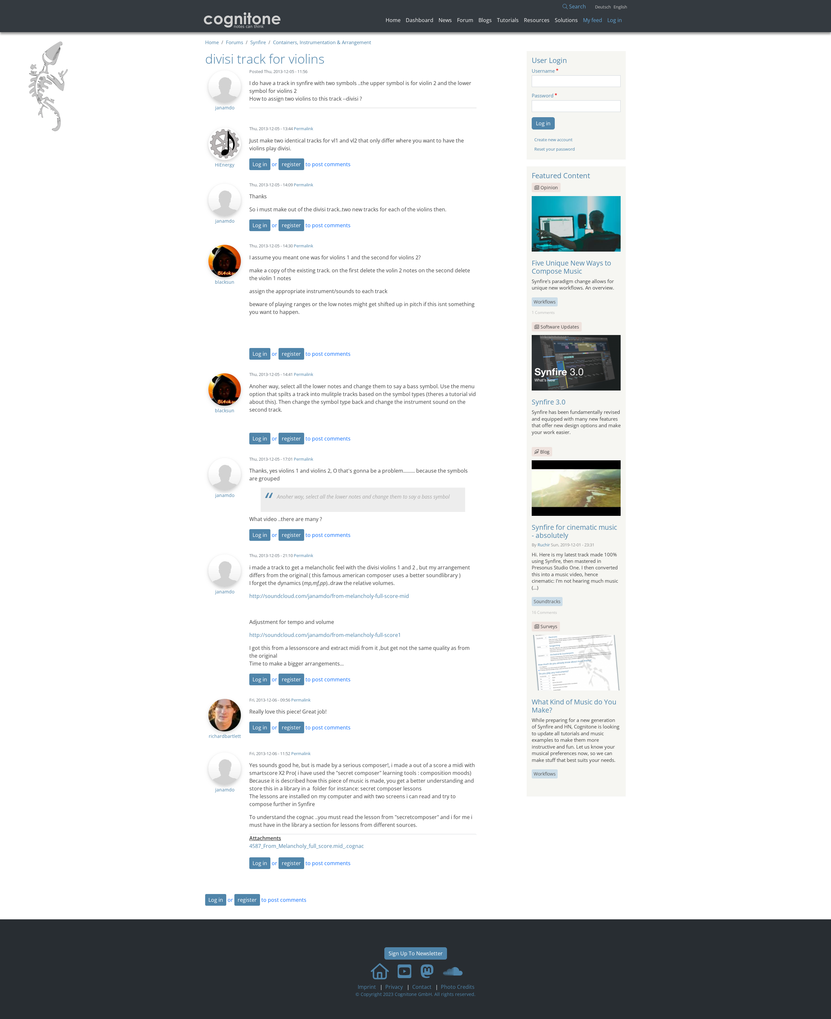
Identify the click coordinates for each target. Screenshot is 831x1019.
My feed (592, 20)
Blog (544, 452)
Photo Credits (457, 986)
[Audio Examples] (453, 971)
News (445, 20)
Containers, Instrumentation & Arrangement (322, 42)
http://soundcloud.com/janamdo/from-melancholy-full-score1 (325, 635)
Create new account (553, 140)
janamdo (224, 108)
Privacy (394, 986)
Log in (614, 20)
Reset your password (554, 149)
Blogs (485, 20)
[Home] (242, 20)
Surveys (548, 626)
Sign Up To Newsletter (416, 953)
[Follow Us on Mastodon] (427, 971)
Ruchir (544, 545)
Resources (537, 20)
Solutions (566, 20)
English (620, 7)
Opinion (549, 187)
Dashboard (419, 20)
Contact (422, 986)
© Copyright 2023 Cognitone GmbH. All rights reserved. (415, 994)
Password (542, 95)
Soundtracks (547, 601)
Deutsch (603, 7)
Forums (234, 42)
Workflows (545, 302)
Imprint (367, 986)
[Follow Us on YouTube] (404, 971)
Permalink (303, 128)
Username (543, 71)
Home (393, 20)
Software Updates (559, 327)
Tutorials (508, 20)
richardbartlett (225, 736)
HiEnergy (224, 165)
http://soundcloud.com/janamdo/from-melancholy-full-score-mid (329, 596)
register (291, 164)
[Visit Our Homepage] (380, 971)
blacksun (224, 282)
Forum (465, 20)
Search (577, 6)
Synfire (258, 42)
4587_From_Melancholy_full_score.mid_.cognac (306, 846)
